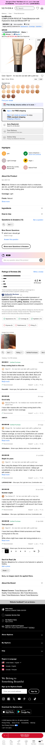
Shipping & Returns (13, 119)
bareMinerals (6, 16)
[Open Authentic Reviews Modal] (21, 295)
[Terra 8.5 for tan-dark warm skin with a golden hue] (32, 91)
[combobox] (25, 8)
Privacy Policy (6, 723)
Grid (35, 79)
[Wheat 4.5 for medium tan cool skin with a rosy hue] (32, 86)
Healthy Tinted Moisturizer (11, 593)
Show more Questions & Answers (16, 246)
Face (10, 13)
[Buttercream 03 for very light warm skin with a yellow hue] (18, 86)
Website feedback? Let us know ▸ (22, 602)
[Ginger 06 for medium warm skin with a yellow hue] (8, 91)
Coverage (32, 26)
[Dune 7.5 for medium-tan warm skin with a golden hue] (23, 91)
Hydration (39, 26)
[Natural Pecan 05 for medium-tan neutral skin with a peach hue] (37, 86)
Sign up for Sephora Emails (12, 687)
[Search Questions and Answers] (4, 224)
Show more (6, 201)
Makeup (4, 13)
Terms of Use (16, 723)
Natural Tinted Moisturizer (29, 595)
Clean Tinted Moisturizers (10, 595)
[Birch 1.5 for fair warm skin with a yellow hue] (8, 86)
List (41, 79)
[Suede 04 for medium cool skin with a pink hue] (27, 86)
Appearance (24, 26)
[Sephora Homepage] (7, 8)
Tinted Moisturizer (19, 13)
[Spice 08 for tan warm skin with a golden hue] (27, 91)
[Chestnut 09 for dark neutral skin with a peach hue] (37, 91)
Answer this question (11, 239)
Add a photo (6, 566)
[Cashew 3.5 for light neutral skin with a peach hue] (23, 86)
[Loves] (37, 8)
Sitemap (32, 723)
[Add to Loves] (42, 76)
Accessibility (25, 723)
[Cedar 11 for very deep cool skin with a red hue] (13, 96)
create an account (20, 115)
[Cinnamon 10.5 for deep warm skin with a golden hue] (8, 96)
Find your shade (7, 100)
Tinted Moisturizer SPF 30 (24, 590)
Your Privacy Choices (8, 725)
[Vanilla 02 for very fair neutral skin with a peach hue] (13, 86)
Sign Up (34, 691)
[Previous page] (2, 551)
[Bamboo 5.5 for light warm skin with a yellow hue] (3, 91)
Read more (6, 381)
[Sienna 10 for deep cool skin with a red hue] (3, 96)
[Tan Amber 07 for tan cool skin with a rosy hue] (18, 91)
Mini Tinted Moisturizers (29, 593)
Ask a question (18, 24)
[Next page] (39, 551)
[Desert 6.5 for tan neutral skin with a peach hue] (13, 91)
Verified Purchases (32, 352)
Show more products (35, 154)
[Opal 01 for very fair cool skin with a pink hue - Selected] (3, 86)
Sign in (9, 115)
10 (34, 551)
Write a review (38, 272)
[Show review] (8, 341)
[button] (27, 32)
